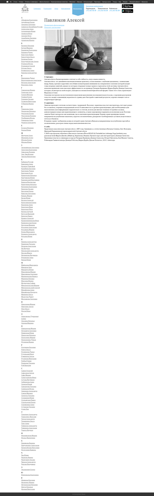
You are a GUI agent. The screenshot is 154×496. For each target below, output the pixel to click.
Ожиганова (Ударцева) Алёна (30, 317)
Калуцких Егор (27, 173)
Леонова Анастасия (28, 246)
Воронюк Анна (27, 85)
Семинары (37, 9)
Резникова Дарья (27, 352)
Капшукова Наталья (29, 175)
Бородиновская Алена (29, 61)
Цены (56, 9)
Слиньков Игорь (27, 389)
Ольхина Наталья (28, 321)
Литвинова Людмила (29, 255)
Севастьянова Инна (28, 377)
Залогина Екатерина (29, 150)
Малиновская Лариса (29, 276)
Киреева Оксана (27, 189)
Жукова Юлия (26, 142)
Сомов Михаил (27, 393)
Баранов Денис (27, 52)
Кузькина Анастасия (29, 227)
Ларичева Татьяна (28, 244)
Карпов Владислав (28, 182)
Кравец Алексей (27, 218)
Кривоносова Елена (28, 223)
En (11, 1)
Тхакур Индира (27, 430)
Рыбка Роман (26, 361)
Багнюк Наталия (27, 46)
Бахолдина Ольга (27, 57)
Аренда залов (106, 1)
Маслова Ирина (27, 281)
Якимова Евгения (28, 480)
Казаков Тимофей (28, 166)
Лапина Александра (29, 242)
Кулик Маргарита (28, 232)
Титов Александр (28, 419)
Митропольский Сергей (30, 288)
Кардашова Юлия (28, 178)
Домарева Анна (27, 120)
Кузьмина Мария (27, 230)
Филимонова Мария (29, 435)
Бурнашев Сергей (28, 66)
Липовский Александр (30, 251)
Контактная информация (94, 6)
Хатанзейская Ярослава (30, 448)
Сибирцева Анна (27, 382)
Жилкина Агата (27, 138)
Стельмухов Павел (28, 400)
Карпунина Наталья (29, 184)
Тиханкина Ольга (27, 421)
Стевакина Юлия (27, 398)
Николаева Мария (28, 304)
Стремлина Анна (27, 404)
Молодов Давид (27, 297)
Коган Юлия (25, 198)
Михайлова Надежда (29, 292)
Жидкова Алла (27, 135)
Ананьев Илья (26, 33)
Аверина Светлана (28, 24)
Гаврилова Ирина (28, 90)
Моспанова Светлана (29, 299)
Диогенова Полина (28, 116)
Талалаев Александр (29, 414)
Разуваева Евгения (28, 347)
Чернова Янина (27, 457)
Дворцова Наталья (28, 111)
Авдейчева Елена (27, 22)
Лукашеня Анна (27, 257)
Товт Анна (25, 423)
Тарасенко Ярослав (28, 417)
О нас (15, 1)
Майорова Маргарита (29, 265)
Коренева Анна (27, 205)
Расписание (48, 9)
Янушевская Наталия (29, 485)
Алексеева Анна (27, 29)
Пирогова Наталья (28, 335)
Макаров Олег (26, 267)
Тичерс (21, 1)
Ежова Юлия (26, 130)
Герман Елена (26, 97)
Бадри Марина (27, 48)
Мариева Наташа (27, 279)
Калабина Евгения (28, 169)
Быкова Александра (29, 73)
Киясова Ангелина (28, 193)
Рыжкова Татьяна (28, 363)
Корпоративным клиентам (59, 1)
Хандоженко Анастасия (30, 445)
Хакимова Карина (28, 443)
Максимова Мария (28, 272)
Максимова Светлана (29, 274)
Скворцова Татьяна (28, 386)
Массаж (79, 1)
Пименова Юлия (27, 333)
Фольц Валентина (28, 438)
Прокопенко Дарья (28, 340)
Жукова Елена (26, 140)
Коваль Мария (26, 196)
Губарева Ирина (27, 104)
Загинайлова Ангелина (30, 147)
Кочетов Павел (26, 216)
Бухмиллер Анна (27, 70)
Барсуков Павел (27, 55)
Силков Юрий (26, 384)
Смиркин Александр (29, 391)
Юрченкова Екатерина (30, 475)
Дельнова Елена (27, 113)
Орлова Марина (27, 323)
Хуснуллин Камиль (28, 450)
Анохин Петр (26, 36)
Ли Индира (25, 248)
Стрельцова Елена (28, 402)
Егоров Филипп (27, 128)
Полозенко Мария (28, 337)
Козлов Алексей (27, 200)
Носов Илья (25, 311)
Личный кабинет (135, 1)
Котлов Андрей (27, 211)
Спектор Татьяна (27, 395)
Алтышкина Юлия (28, 31)
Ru (7, 1)
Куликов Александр (29, 234)
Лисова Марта (26, 253)
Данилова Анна (27, 109)
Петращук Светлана (28, 331)
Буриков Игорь (27, 64)
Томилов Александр (29, 426)
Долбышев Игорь (28, 118)
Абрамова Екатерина (29, 20)
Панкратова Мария (28, 328)
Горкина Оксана (27, 99)
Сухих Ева (25, 409)
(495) (91, 10)
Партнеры (97, 1)
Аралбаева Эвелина (28, 38)
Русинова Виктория (28, 359)
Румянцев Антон (27, 356)
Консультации (88, 1)
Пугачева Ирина (27, 342)
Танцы (115, 1)
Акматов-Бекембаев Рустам (32, 27)
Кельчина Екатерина (29, 187)
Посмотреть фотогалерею (54, 25)
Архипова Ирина (27, 40)
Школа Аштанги (44, 1)
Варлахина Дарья (28, 78)
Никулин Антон (27, 306)
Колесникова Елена (28, 202)
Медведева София (28, 283)
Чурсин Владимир (28, 464)
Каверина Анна (27, 164)
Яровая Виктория (28, 489)
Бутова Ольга (26, 68)
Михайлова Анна (27, 290)
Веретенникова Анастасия (31, 80)
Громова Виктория (28, 101)
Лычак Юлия (26, 260)
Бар (120, 1)
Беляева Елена (26, 59)
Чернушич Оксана (28, 460)
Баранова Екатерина (29, 50)
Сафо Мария (26, 375)
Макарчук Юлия (27, 270)
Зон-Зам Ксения (27, 154)
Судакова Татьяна (28, 407)
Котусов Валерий (27, 214)
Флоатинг (72, 1)
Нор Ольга (25, 309)
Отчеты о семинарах (31, 1)
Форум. (125, 1)
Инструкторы (77, 9)
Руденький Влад (27, 354)
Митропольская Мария (30, 285)
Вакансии (145, 1)
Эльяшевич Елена (28, 469)
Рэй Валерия (26, 365)
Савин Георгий (27, 371)
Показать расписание (52, 27)
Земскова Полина (28, 152)
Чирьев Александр (28, 462)
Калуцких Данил (27, 171)
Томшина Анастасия (29, 428)
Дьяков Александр (28, 122)
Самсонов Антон (27, 373)
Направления (65, 9)
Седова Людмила (27, 380)
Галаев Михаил (27, 95)
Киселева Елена (27, 191)
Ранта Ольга (26, 349)
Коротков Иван (27, 207)
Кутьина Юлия (26, 236)
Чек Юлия (25, 455)
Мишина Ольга (27, 294)
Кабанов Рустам (27, 162)
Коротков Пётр (27, 209)
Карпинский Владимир (30, 180)
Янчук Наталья (27, 487)
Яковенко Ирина (27, 482)
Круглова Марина (28, 225)
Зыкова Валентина (28, 156)
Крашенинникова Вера (30, 220)
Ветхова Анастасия (28, 82)
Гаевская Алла (26, 92)
